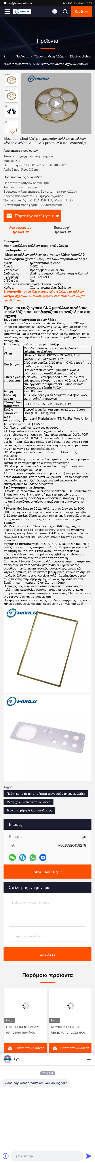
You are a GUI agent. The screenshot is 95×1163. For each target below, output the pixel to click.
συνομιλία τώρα (48, 871)
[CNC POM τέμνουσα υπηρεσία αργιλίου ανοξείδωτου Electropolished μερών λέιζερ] (25, 1005)
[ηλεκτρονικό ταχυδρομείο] (43, 857)
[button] (12, 132)
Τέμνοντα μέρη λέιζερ (49, 56)
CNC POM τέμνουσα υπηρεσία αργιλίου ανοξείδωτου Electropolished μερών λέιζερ (23, 1030)
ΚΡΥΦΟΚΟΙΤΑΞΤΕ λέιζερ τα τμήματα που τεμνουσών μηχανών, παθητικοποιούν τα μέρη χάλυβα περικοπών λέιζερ (69, 1030)
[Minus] (88, 1059)
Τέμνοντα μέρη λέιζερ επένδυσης (29, 810)
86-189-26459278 (79, 3)
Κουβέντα (81, 11)
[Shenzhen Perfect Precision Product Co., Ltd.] (22, 11)
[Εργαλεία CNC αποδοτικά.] (56, 103)
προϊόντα (22, 56)
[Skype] (22, 857)
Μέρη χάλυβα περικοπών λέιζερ (28, 802)
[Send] (88, 1156)
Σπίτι (7, 56)
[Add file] (6, 1156)
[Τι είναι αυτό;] (32, 857)
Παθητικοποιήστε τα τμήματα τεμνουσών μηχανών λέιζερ (46, 793)
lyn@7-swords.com (21, 3)
